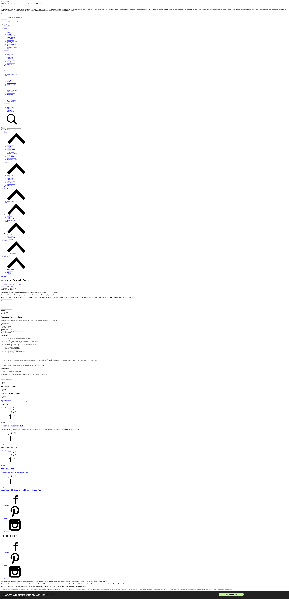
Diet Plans (9, 80)
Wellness (6, 85)
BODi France (10, 108)
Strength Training (11, 45)
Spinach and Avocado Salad (12, 426)
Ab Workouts (10, 32)
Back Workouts (11, 35)
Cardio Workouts (11, 44)
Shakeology (10, 54)
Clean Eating (10, 57)
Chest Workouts (11, 37)
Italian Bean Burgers (9, 447)
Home (5, 24)
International (7, 103)
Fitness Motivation (12, 90)
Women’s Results (11, 100)
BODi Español (10, 107)
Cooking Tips (10, 58)
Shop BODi (4, 19)
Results (5, 96)
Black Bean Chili (7, 469)
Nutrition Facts (11, 55)
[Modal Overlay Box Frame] (144, 595)
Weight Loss (7, 75)
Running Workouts (12, 47)
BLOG (5, 284)
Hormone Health (11, 93)
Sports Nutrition (11, 63)
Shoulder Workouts (12, 41)
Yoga (8, 48)
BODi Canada (10, 111)
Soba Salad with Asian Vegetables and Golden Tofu (21, 490)
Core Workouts (11, 38)
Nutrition (6, 50)
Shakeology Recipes (12, 74)
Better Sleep (10, 94)
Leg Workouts (10, 40)
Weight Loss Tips (11, 84)
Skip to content (5, 1)
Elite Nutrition (10, 64)
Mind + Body (10, 91)
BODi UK (9, 110)
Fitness (5, 28)
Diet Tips (9, 81)
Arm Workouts (10, 34)
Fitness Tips (10, 43)
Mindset (6, 65)
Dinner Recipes (17, 284)
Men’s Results (10, 101)
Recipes (6, 70)
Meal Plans (9, 61)
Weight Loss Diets (11, 83)
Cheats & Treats (11, 60)
